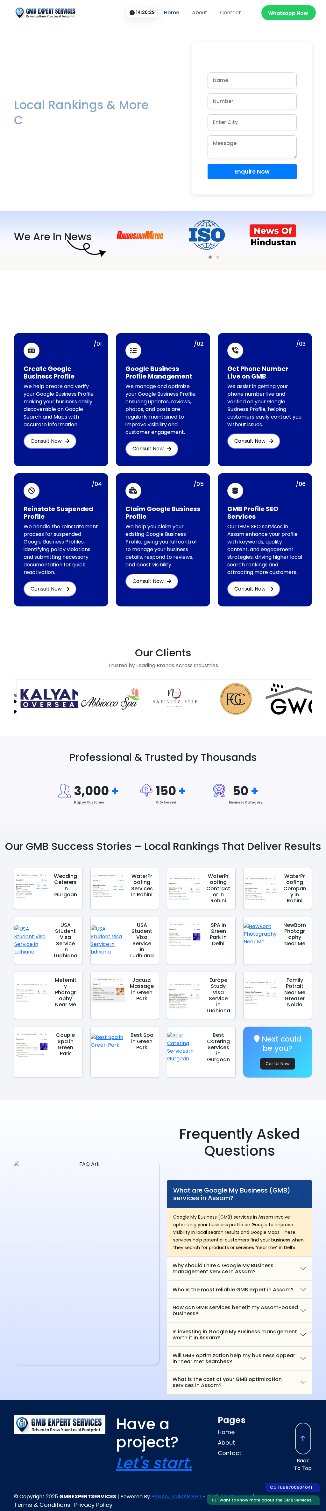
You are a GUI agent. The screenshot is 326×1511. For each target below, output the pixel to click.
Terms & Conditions (42, 1505)
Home (171, 12)
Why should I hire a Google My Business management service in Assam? (223, 1268)
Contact (230, 12)
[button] (210, 257)
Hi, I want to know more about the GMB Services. (262, 1500)
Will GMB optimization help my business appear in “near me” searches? (234, 1358)
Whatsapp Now (288, 13)
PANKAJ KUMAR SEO (176, 1496)
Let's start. (154, 1463)
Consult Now (46, 441)
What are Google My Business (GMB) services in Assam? (231, 1194)
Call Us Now (278, 1064)
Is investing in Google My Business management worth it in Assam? (235, 1334)
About (199, 12)
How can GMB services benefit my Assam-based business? (235, 1310)
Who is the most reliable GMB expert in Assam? (233, 1289)
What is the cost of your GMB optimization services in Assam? (227, 1382)
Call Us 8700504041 (291, 1487)
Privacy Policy (93, 1505)
